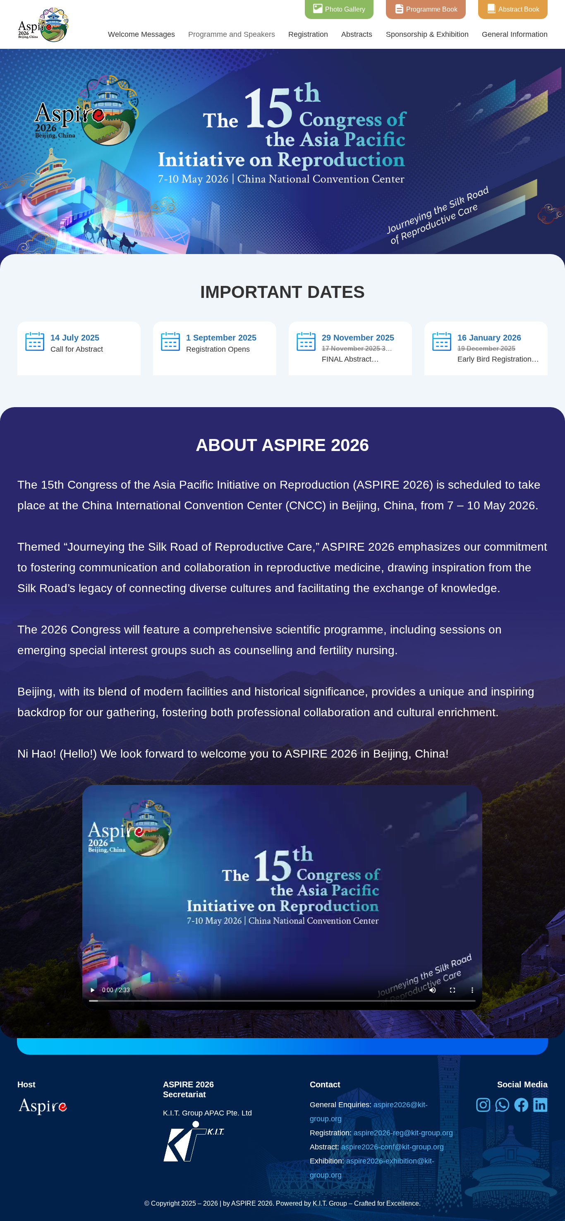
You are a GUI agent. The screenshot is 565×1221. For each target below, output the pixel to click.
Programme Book (431, 9)
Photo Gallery (345, 9)
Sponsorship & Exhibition (427, 34)
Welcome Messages (141, 34)
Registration (308, 34)
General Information (515, 34)
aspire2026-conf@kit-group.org (392, 1147)
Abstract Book (518, 9)
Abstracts (356, 34)
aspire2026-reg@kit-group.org (403, 1133)
